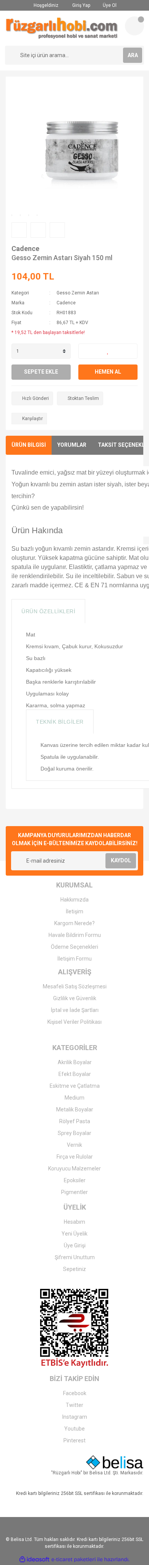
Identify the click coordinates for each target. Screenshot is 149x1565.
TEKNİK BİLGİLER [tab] (60, 722)
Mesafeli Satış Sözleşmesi (75, 986)
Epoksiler (75, 1180)
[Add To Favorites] (108, 351)
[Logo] (62, 28)
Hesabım (74, 1222)
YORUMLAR (71, 445)
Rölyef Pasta (74, 1121)
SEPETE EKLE (41, 372)
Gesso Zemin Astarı (78, 293)
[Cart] (134, 25)
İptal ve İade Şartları (75, 1010)
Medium (74, 1098)
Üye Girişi (75, 1245)
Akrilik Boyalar (75, 1062)
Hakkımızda (74, 900)
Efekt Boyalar (74, 1074)
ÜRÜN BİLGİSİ (28, 445)
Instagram (74, 1417)
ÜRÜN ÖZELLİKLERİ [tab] (48, 611)
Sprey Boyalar (74, 1133)
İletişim (74, 911)
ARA (133, 55)
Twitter (74, 1405)
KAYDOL (121, 860)
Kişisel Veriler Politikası (74, 1022)
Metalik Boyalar (74, 1109)
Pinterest (74, 1440)
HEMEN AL (108, 372)
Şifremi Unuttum (75, 1257)
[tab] (95, 611)
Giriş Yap (80, 5)
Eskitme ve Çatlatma (75, 1086)
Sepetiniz (74, 1269)
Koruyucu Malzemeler (74, 1168)
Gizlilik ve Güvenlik (74, 998)
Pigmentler (74, 1192)
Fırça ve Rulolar (75, 1157)
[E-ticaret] (73, 1559)
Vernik (74, 1145)
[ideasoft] (34, 1559)
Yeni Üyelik (74, 1234)
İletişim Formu (74, 959)
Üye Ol (109, 5)
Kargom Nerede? (74, 923)
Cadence (25, 249)
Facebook (74, 1393)
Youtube (74, 1429)
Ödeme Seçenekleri (74, 947)
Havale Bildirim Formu (75, 935)
